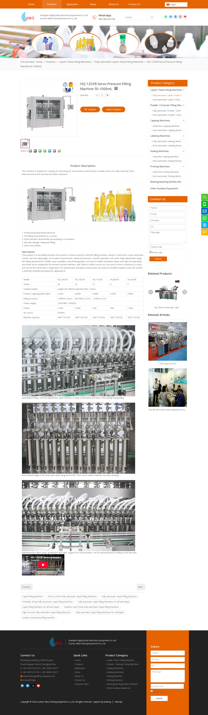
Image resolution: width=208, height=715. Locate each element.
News (77, 672)
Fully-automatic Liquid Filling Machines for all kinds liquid (103, 601)
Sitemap (118, 701)
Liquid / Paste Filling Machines (166, 89)
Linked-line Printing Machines (166, 172)
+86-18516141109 (106, 19)
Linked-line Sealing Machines (166, 156)
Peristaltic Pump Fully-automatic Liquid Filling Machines (47, 601)
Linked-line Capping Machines (166, 126)
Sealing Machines (159, 151)
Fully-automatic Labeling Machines (168, 141)
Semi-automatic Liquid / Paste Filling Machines (170, 99)
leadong (107, 701)
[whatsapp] (166, 17)
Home (78, 660)
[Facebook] (170, 17)
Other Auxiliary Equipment (164, 188)
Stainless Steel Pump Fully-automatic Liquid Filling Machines (91, 607)
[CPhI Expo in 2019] (167, 341)
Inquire (92, 109)
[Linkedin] (175, 17)
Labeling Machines (160, 135)
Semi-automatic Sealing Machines (168, 161)
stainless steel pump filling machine (38, 617)
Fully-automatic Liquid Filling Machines (119, 596)
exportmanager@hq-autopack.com (39, 676)
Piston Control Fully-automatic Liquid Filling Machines (72, 596)
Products (79, 664)
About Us (79, 676)
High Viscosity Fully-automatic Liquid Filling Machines (46, 612)
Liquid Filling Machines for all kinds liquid (40, 607)
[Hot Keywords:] (152, 17)
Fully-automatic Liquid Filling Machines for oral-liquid (100, 612)
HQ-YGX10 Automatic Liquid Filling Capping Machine (167, 307)
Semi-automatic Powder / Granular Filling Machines (170, 115)
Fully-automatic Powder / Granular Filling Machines (170, 110)
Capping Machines (160, 120)
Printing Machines (160, 166)
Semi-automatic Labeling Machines (169, 145)
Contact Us (80, 680)
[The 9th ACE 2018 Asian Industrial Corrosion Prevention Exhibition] (167, 387)
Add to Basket (113, 109)
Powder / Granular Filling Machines (168, 105)
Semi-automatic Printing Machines (168, 176)
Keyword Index (82, 684)
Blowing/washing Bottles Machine (168, 181)
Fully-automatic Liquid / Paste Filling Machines (170, 95)
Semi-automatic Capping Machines (168, 130)
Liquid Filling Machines (32, 596)
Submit (158, 258)
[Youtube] (185, 17)
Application (80, 668)
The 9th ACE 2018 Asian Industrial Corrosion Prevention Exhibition (167, 409)
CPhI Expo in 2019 (167, 363)
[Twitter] (180, 17)
